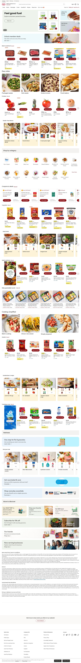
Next (77, 299)
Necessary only (57, 660)
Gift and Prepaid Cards (8, 640)
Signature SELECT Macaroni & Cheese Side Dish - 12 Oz (45, 279)
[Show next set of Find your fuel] (78, 463)
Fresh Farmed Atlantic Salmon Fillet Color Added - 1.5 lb (46, 64)
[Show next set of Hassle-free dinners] (78, 134)
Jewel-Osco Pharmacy (8, 648)
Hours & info (8, 4)
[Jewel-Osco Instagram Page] (72, 635)
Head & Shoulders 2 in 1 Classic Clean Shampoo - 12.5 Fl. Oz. (58, 423)
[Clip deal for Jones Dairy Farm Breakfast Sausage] (45, 26)
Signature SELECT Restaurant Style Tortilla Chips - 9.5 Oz (45, 356)
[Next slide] (6, 30)
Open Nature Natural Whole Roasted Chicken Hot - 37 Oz (71, 279)
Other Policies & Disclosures (49, 648)
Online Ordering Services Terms (39, 579)
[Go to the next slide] (77, 195)
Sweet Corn (19, 113)
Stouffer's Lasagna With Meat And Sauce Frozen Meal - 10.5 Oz (33, 279)
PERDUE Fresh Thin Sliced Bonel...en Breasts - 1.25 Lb (71, 64)
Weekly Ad (71, 7)
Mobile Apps (6, 637)
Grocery (3, 1)
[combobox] (41, 4)
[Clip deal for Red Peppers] (56, 26)
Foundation (26, 654)
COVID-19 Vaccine (7, 646)
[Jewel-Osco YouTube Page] (75, 635)
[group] (30, 21)
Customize (17, 661)
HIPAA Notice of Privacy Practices (50, 643)
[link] (7, 40)
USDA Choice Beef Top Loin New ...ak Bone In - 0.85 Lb (33, 64)
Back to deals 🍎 (41, 7)
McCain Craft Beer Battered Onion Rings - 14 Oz (71, 422)
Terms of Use (46, 634)
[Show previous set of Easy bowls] (3, 245)
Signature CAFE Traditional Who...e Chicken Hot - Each (22, 278)
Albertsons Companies (28, 643)
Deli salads (25, 93)
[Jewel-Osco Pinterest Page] (69, 635)
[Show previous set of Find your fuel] (3, 463)
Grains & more (45, 93)
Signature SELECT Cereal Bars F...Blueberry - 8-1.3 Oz (58, 356)
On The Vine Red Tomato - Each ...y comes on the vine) (46, 114)
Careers (25, 646)
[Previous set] (3, 59)
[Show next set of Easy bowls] (78, 245)
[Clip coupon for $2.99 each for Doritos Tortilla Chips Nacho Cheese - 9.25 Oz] (22, 359)
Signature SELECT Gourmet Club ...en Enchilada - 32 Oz (59, 278)
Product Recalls (27, 657)
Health (7, 1)
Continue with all (66, 660)
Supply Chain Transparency (49, 646)
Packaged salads (7, 93)
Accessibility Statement (48, 640)
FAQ (24, 637)
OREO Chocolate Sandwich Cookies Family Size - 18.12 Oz (46, 224)
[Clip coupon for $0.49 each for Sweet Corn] (22, 117)
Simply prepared (46, 334)
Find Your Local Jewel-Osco (9, 643)
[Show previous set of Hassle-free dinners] (3, 134)
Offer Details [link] (5, 196)
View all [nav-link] (18, 288)
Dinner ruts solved (27, 334)
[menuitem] (4, 7)
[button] (11, 3)
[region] (40, 661)
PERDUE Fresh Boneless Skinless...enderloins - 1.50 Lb (58, 64)
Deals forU (66, 7)
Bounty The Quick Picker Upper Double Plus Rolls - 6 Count (34, 423)
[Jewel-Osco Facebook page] (64, 635)
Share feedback (40, 620)
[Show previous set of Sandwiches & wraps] (3, 389)
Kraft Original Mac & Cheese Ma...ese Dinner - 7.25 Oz (21, 224)
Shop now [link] (9, 22)
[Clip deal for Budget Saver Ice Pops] (56, 16)
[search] (64, 4)
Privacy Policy (46, 637)
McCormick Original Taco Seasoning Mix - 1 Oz (33, 223)
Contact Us (26, 634)
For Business (16, 1)
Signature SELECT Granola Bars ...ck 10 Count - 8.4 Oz (10, 355)
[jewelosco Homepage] (3, 4)
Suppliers (25, 648)
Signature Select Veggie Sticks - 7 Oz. (70, 355)
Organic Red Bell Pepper (9, 113)
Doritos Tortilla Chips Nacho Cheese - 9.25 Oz (21, 355)
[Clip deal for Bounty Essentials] (45, 16)
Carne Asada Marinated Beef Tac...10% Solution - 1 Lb (10, 64)
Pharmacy (11, 1)
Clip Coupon (7, 200)
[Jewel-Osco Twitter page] (67, 635)
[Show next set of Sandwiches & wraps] (78, 389)
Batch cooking (6, 334)
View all (12, 45)
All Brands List (7, 651)
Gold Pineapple (32, 113)
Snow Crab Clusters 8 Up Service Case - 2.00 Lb (21, 64)
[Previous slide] (4, 30)
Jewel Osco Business (8, 654)
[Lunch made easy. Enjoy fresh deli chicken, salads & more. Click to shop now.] (10, 273)
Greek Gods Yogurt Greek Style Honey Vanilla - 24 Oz (71, 223)
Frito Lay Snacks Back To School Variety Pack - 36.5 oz (46, 423)
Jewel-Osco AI (76, 7)
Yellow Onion (68, 113)
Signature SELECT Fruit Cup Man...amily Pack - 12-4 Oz (34, 356)
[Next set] (78, 59)
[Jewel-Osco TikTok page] (78, 635)
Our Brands (6, 634)
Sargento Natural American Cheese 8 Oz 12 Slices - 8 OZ (59, 224)
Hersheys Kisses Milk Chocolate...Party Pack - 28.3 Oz (21, 423)
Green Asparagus (57, 113)
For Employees (27, 651)
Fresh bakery (65, 93)
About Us (26, 640)
